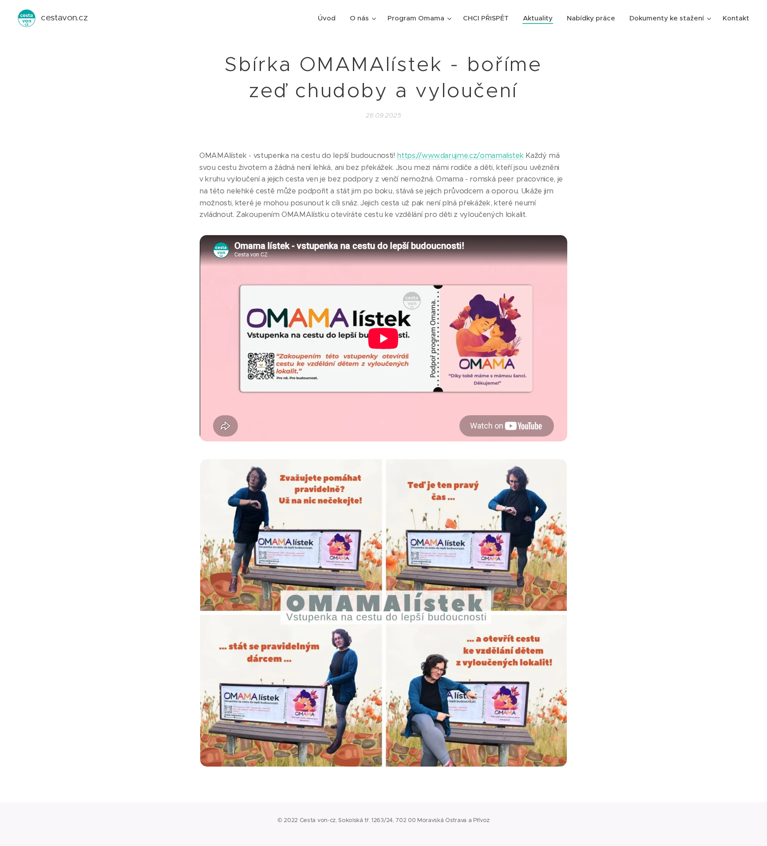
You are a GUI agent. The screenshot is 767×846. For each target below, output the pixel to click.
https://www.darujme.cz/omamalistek (460, 155)
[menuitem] (329, 18)
